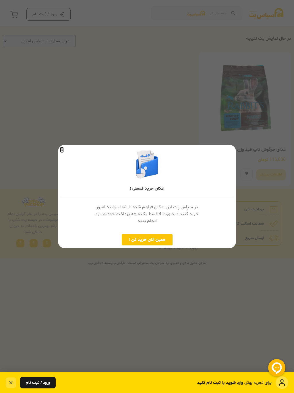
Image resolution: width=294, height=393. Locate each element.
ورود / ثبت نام (38, 383)
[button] (62, 150)
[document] (147, 196)
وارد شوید (234, 383)
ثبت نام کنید (209, 383)
